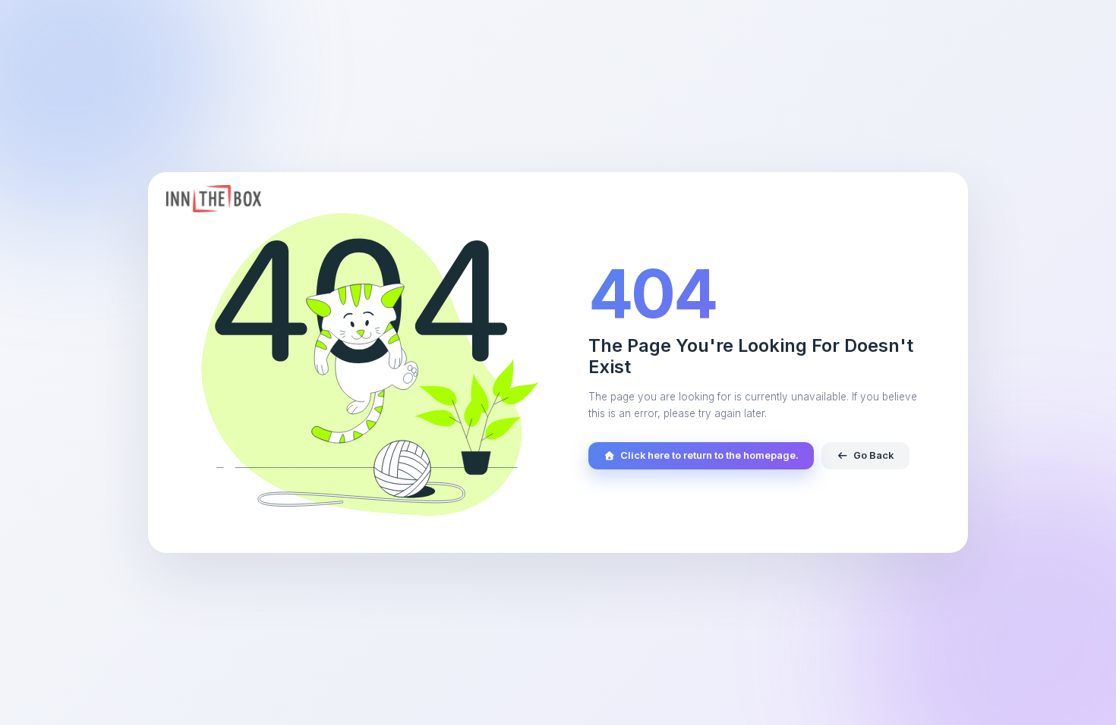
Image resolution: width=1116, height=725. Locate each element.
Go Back (873, 455)
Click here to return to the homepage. (709, 455)
